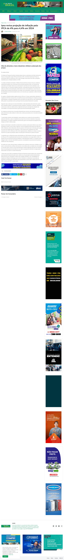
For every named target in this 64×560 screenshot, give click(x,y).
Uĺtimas (9, 11)
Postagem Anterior (5, 197)
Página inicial (3, 22)
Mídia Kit (61, 558)
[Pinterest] (21, 174)
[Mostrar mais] (26, 174)
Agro (47, 11)
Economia (37, 11)
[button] (59, 11)
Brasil (15, 11)
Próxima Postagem (38, 197)
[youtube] (59, 526)
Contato (56, 558)
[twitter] (56, 526)
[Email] (23, 174)
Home (48, 558)
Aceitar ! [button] (5, 556)
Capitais (21, 11)
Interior (26, 11)
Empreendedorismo (55, 11)
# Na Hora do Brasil (11, 22)
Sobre (52, 558)
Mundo (43, 11)
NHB (3, 11)
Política (31, 11)
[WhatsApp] (19, 174)
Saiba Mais (11, 554)
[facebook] (53, 526)
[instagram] (62, 526)
